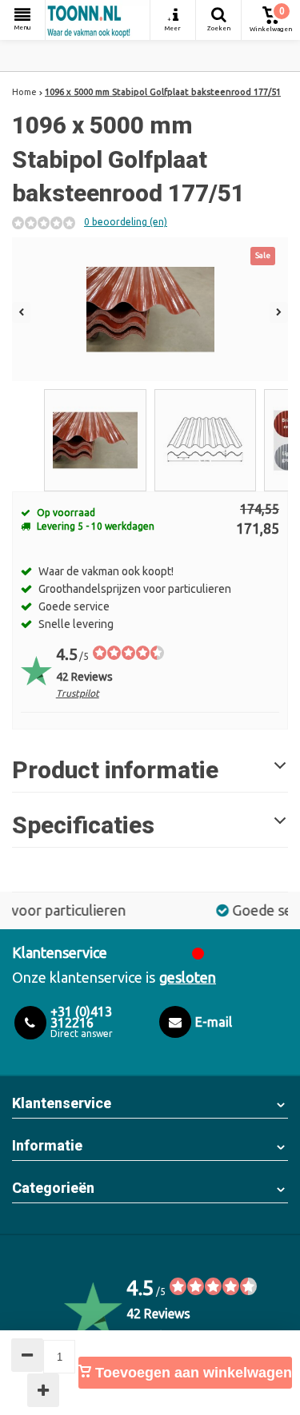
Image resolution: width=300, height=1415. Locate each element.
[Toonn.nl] (98, 20)
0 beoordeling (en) (125, 222)
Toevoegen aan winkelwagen (191, 1373)
